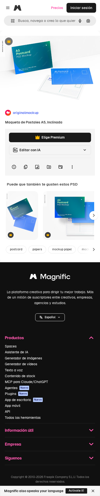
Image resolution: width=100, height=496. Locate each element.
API (7, 411)
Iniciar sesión (81, 8)
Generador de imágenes (23, 358)
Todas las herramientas (23, 417)
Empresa (13, 444)
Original (31, 41)
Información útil (19, 430)
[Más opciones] (72, 167)
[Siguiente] (93, 215)
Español (50, 317)
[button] (50, 317)
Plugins (16, 394)
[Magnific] (50, 277)
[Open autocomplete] (10, 21)
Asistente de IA (16, 352)
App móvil (12, 405)
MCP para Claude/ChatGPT (26, 382)
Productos (14, 337)
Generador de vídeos (21, 364)
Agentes (16, 388)
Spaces (11, 346)
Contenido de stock (20, 376)
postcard (16, 249)
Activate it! (76, 491)
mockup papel (62, 249)
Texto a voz (14, 370)
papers (37, 249)
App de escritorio (23, 400)
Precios (57, 8)
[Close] (93, 491)
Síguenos (13, 457)
